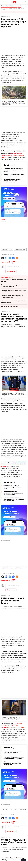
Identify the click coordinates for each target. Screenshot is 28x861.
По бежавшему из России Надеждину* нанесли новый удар (12, 296)
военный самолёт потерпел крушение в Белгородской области (12, 155)
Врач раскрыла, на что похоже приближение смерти (14, 845)
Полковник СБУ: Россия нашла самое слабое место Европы (13, 291)
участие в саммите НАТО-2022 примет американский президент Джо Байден (13, 725)
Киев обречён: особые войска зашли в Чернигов (12, 856)
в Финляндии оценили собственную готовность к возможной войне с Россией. (13, 464)
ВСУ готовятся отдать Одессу (9, 306)
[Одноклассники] (16, 258)
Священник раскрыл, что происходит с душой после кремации (12, 285)
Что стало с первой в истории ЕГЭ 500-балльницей (12, 840)
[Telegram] (9, 258)
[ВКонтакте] (13, 258)
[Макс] (6, 258)
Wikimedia (3, 219)
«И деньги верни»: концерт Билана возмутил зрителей (13, 280)
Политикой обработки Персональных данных (11, 7)
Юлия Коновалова (6, 221)
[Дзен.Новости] (2, 258)
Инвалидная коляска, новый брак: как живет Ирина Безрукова (14, 301)
